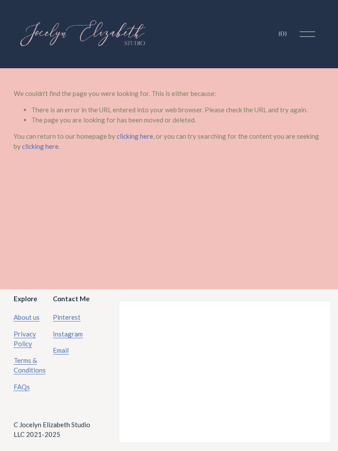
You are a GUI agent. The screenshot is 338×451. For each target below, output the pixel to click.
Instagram (68, 334)
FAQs (22, 387)
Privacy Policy (25, 339)
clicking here (135, 136)
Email (61, 350)
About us (27, 317)
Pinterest (67, 317)
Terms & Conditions (30, 365)
